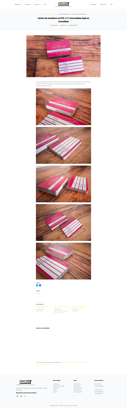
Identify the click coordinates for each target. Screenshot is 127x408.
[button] (63, 4)
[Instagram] (21, 396)
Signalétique (18, 4)
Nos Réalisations (78, 388)
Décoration (36, 4)
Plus (45, 4)
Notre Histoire (103, 4)
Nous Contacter (78, 391)
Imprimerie (27, 4)
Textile (54, 390)
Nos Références (78, 390)
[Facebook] (17, 396)
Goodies (55, 391)
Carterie (70, 25)
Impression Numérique (58, 386)
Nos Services (93, 4)
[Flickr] (25, 396)
